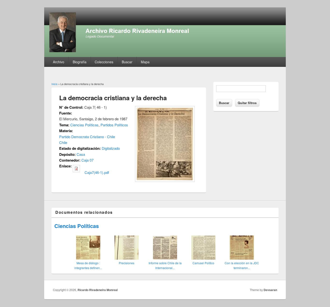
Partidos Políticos (114, 124)
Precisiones (126, 263)
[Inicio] (165, 55)
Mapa (145, 61)
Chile (63, 142)
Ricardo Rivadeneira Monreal (98, 290)
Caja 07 (87, 160)
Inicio (54, 84)
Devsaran (270, 290)
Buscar (127, 61)
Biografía (79, 61)
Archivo (58, 61)
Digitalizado (111, 148)
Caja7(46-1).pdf (97, 172)
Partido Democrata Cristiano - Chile (87, 136)
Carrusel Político (203, 263)
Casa (81, 154)
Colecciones (104, 61)
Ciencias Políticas (84, 124)
